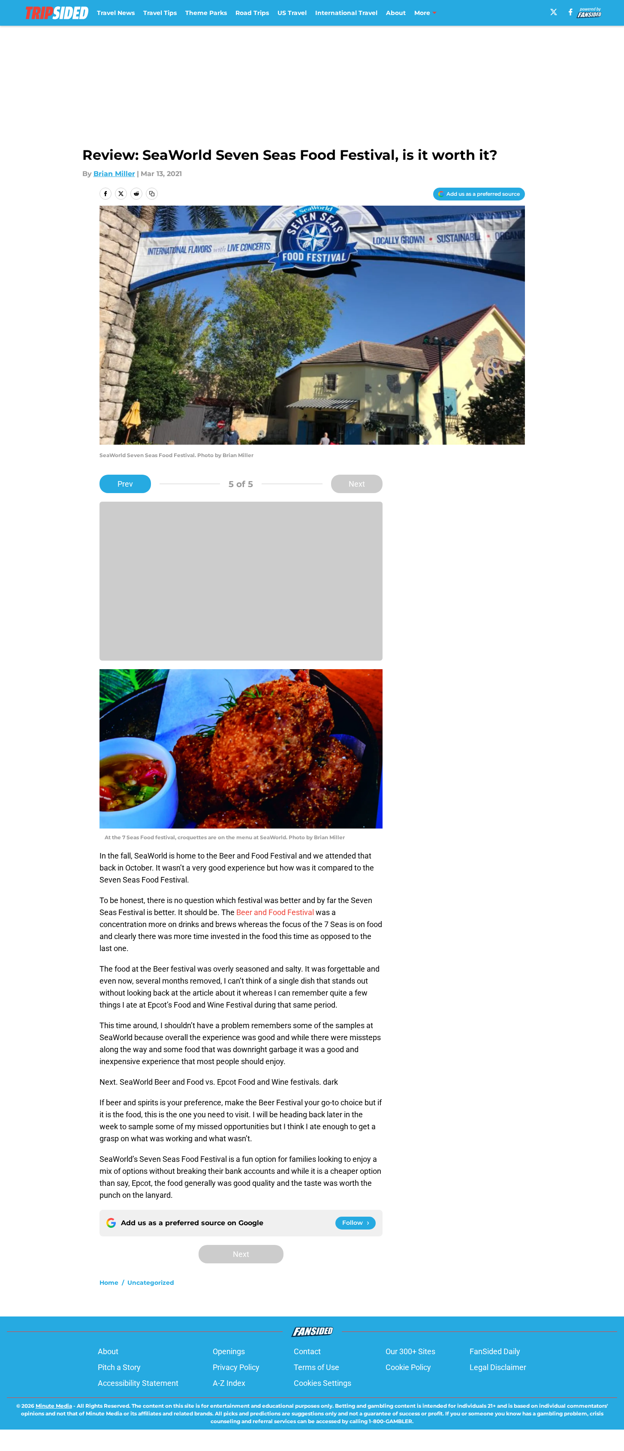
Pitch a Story (119, 1367)
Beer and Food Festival (275, 912)
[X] (553, 12)
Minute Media (54, 1406)
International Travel (346, 13)
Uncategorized (150, 1282)
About (396, 13)
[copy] (152, 194)
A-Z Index (229, 1383)
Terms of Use (316, 1367)
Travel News (116, 13)
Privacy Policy (236, 1367)
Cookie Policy (408, 1367)
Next (357, 483)
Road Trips (252, 13)
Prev (125, 483)
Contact (307, 1351)
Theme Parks (206, 13)
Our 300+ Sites (410, 1351)
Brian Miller (114, 174)
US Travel (292, 13)
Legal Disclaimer (498, 1367)
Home (108, 1282)
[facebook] (571, 12)
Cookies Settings (322, 1383)
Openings (229, 1351)
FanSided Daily (495, 1351)
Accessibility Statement (138, 1383)
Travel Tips (160, 13)
